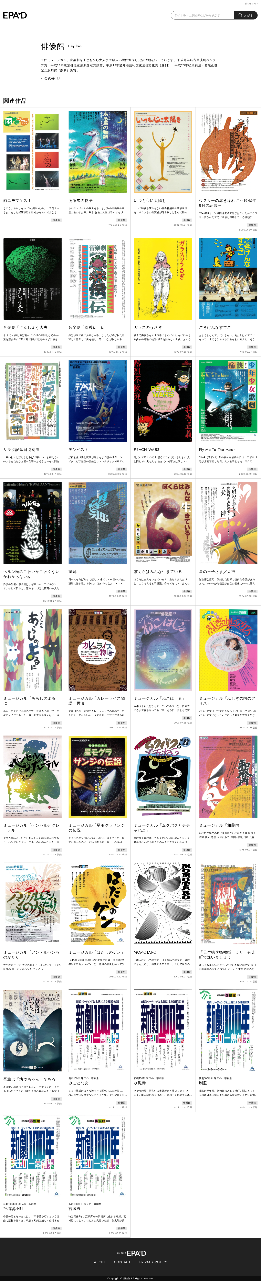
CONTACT (122, 1262)
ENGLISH (250, 3)
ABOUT (100, 1262)
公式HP (49, 78)
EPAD (126, 1278)
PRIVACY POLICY (153, 1262)
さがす (248, 15)
